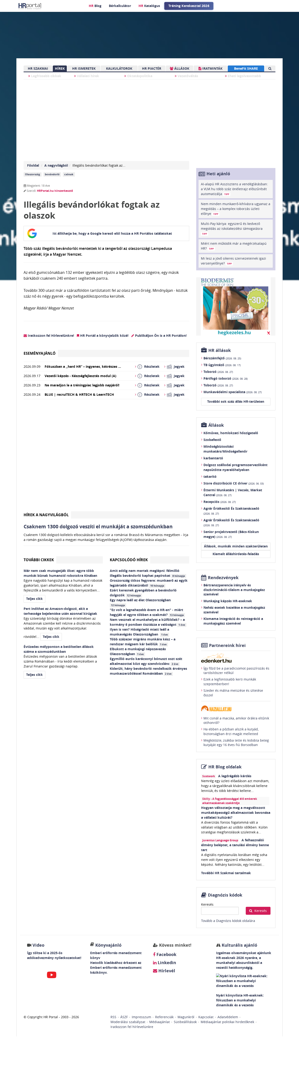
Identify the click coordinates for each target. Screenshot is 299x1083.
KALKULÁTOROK (119, 68)
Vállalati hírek (87, 76)
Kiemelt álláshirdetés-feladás (236, 554)
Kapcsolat (206, 1017)
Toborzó (218, 371)
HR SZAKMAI (38, 68)
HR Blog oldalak (225, 767)
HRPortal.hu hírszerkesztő (55, 191)
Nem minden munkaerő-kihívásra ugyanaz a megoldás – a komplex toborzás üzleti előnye (235, 209)
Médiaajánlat (159, 1022)
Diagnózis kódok (225, 895)
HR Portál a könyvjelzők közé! (103, 335)
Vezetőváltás (187, 76)
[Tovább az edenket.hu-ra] (236, 658)
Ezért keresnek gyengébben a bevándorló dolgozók (143, 592)
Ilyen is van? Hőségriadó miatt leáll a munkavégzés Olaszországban (139, 631)
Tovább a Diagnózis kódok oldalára (228, 920)
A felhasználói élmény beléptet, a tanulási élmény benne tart (235, 845)
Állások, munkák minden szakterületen (236, 546)
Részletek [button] (152, 366)
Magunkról (186, 1017)
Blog (95, 5)
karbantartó (213, 458)
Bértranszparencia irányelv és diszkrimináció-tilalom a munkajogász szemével (234, 589)
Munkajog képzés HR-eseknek (227, 601)
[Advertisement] (106, 457)
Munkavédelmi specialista (232, 392)
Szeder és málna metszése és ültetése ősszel (233, 692)
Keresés (207, 904)
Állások (216, 425)
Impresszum (141, 1017)
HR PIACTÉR (151, 68)
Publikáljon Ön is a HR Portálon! (160, 335)
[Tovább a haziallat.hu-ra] (236, 708)
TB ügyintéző (222, 365)
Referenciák (164, 1017)
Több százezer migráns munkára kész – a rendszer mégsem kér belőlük (142, 641)
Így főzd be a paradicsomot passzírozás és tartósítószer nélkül (236, 670)
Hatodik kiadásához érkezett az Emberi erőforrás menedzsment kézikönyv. (116, 967)
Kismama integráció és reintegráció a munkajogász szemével (233, 621)
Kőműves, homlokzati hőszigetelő (230, 433)
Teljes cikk (34, 598)
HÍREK (60, 68)
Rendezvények (223, 578)
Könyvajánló (108, 945)
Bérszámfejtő (222, 358)
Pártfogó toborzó (225, 378)
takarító (210, 476)
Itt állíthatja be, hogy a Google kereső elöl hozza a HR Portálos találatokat (112, 233)
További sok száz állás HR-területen (235, 401)
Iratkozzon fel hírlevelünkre (131, 1027)
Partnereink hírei (227, 645)
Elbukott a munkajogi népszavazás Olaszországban (138, 651)
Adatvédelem (227, 1017)
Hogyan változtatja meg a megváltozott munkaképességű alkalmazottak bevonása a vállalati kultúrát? (235, 812)
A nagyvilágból (56, 165)
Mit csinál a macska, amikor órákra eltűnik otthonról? (236, 720)
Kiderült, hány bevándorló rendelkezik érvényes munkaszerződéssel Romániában (148, 671)
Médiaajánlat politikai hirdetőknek (227, 1022)
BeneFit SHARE (246, 68)
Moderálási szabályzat (127, 1022)
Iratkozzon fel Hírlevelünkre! (50, 335)
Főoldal (33, 165)
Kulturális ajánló (239, 945)
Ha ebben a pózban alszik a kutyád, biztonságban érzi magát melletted (231, 731)
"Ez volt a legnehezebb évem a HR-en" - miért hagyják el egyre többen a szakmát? (147, 612)
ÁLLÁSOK (181, 68)
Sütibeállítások (185, 1022)
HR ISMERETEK (84, 68)
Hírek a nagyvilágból (46, 514)
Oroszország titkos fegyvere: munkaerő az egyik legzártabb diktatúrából (149, 583)
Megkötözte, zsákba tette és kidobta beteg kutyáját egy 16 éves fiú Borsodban (236, 742)
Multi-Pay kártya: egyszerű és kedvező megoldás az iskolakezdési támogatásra (232, 228)
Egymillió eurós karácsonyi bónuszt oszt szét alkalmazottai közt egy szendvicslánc (146, 661)
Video (38, 945)
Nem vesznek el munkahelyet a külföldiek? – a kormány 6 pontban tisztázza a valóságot (147, 622)
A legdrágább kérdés (234, 776)
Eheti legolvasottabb (244, 76)
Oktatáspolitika (139, 76)
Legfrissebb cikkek (45, 76)
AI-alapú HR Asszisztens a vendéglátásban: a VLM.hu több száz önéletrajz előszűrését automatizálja (234, 189)
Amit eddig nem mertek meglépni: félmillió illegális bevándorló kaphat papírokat (147, 573)
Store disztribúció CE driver (233, 483)
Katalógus (149, 5)
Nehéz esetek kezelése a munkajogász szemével (234, 609)
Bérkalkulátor (120, 5)
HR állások (219, 350)
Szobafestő (212, 439)
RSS (113, 1017)
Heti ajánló (218, 174)
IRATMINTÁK (211, 68)
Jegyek (179, 366)
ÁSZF (124, 1017)
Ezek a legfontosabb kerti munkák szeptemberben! (229, 681)
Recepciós (219, 501)
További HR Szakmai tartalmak (226, 873)
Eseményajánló (40, 353)
